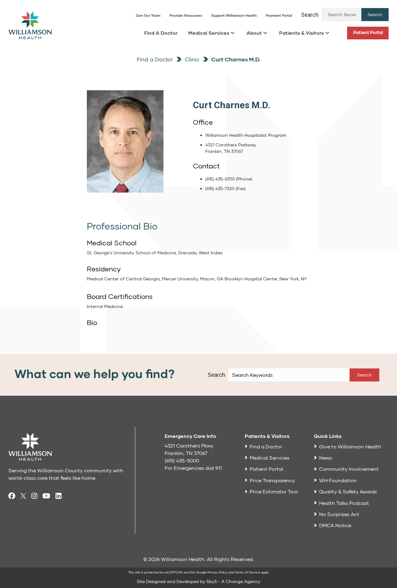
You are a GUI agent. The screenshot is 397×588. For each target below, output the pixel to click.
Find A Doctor (160, 33)
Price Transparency (272, 480)
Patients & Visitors (301, 33)
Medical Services (208, 33)
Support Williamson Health (234, 15)
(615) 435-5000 (182, 460)
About (254, 33)
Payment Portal (279, 15)
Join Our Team (148, 15)
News (325, 458)
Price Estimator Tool (274, 491)
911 (218, 468)
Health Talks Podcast (344, 503)
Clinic (191, 59)
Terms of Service (247, 572)
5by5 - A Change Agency (233, 581)
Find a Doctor (155, 59)
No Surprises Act (339, 514)
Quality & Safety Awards (348, 491)
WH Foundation (338, 480)
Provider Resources (185, 15)
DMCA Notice (335, 525)
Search (310, 14)
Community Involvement (349, 469)
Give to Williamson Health (350, 446)
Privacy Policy (217, 572)
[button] (375, 14)
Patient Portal (368, 32)
